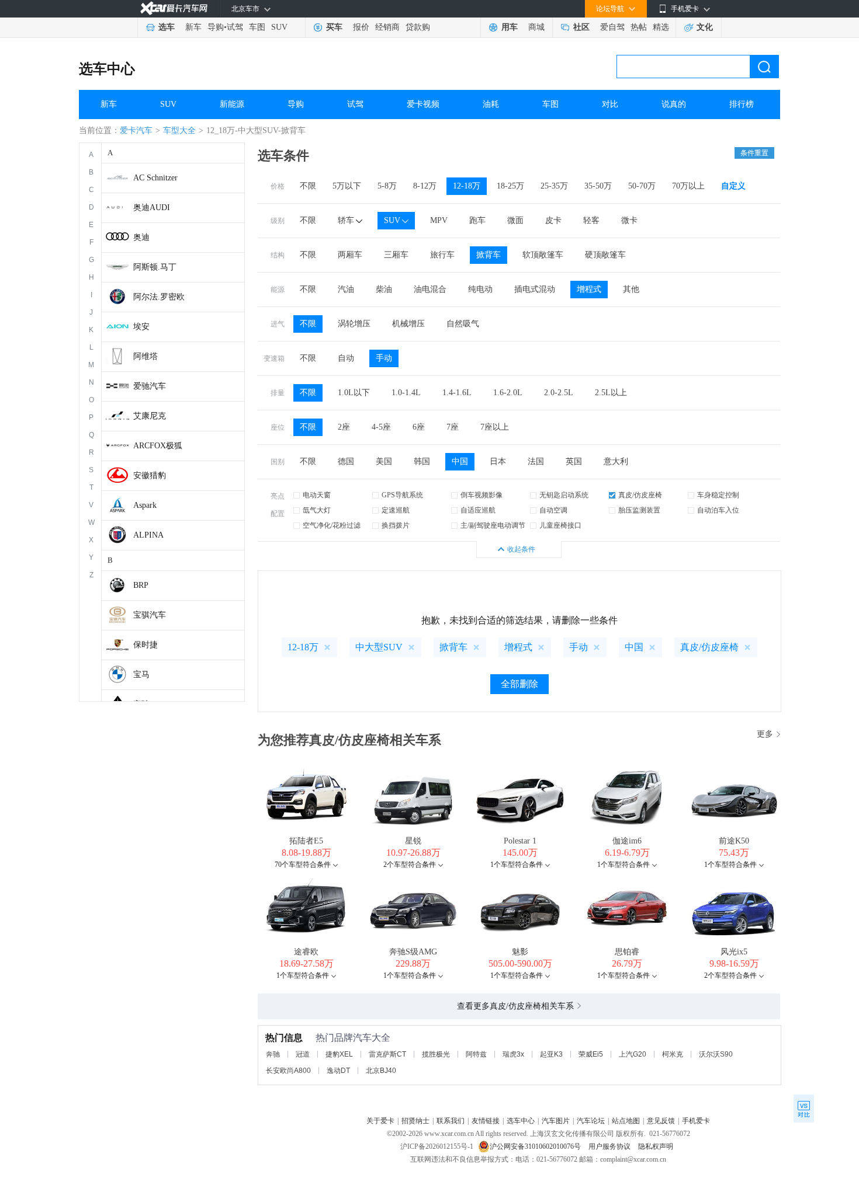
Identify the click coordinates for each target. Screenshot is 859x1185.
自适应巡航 (478, 510)
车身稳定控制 (718, 495)
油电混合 (430, 289)
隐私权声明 (655, 1146)
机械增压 (408, 323)
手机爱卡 (696, 1121)
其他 (631, 289)
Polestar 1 (520, 841)
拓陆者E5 (306, 841)
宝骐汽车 (149, 615)
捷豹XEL (339, 1054)
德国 (346, 461)
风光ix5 (734, 951)
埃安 (141, 326)
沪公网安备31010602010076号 (536, 1146)
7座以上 (494, 427)
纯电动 (480, 289)
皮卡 (553, 220)
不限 (308, 186)
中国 (460, 461)
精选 (661, 27)
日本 (498, 461)
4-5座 (381, 427)
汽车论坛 (591, 1121)
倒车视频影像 (481, 495)
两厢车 (350, 254)
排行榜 (741, 104)
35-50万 (598, 186)
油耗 (491, 104)
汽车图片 (556, 1121)
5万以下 (346, 186)
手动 (384, 358)
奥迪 (141, 237)
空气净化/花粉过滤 (332, 525)
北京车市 (245, 9)
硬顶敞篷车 (605, 254)
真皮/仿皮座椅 (640, 495)
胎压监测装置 (639, 510)
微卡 (629, 220)
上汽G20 (632, 1054)
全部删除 (519, 684)
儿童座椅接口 (560, 525)
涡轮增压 (354, 323)
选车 (166, 27)
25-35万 (554, 186)
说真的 (673, 104)
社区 (581, 27)
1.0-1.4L (406, 392)
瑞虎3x (513, 1054)
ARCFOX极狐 (157, 445)
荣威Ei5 (591, 1054)
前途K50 (734, 841)
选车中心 (107, 68)
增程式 (589, 289)
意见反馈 (661, 1121)
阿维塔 (145, 356)
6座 (419, 427)
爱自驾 (612, 27)
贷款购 (418, 27)
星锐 (413, 841)
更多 (765, 734)
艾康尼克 (149, 416)
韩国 (422, 461)
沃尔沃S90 (716, 1054)
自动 (346, 358)
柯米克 (672, 1054)
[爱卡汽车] (173, 8)
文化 (705, 27)
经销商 (387, 27)
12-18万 (466, 186)
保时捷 (145, 644)
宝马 (141, 674)
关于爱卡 (380, 1121)
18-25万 (510, 186)
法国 (536, 461)
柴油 (384, 289)
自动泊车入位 (718, 510)
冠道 (303, 1054)
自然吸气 (462, 323)
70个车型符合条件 (303, 864)
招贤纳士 (415, 1121)
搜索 (764, 66)
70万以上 (688, 186)
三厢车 (396, 254)
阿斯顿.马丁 (154, 267)
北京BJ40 (381, 1070)
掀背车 (488, 254)
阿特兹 (476, 1054)
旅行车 (442, 254)
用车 (509, 27)
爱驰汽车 (149, 386)
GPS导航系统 (402, 495)
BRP (140, 585)
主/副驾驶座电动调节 (492, 525)
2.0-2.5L (558, 392)
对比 (610, 104)
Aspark (145, 505)
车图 (257, 27)
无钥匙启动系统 (563, 495)
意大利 (616, 461)
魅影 (520, 951)
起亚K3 (551, 1054)
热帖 (639, 27)
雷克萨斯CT (387, 1054)
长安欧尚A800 (288, 1070)
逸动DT (338, 1070)
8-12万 (425, 186)
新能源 (232, 104)
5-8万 (387, 186)
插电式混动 (534, 289)
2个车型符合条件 (409, 864)
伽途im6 (627, 841)
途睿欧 (306, 951)
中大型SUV (379, 647)
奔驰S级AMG (413, 951)
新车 (193, 27)
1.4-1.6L (457, 392)
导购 (215, 27)
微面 (515, 220)
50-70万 (642, 186)
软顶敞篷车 (542, 254)
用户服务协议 (610, 1146)
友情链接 (486, 1121)
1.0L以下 (354, 392)
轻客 (591, 220)
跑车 (477, 220)
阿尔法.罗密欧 (159, 296)
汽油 (346, 289)
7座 (452, 427)
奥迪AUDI (151, 207)
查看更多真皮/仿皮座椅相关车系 (515, 1006)
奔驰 (273, 1054)
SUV (279, 27)
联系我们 (451, 1121)
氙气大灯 (317, 510)
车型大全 (179, 130)
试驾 (235, 27)
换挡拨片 (396, 525)
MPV (439, 220)
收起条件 (521, 549)
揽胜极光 (436, 1054)
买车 (334, 27)
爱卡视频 (423, 104)
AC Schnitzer (155, 177)
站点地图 (626, 1121)
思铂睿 (627, 951)
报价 (361, 27)
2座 (344, 427)
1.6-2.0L (507, 392)
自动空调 (553, 510)
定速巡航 (396, 510)
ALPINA (148, 535)
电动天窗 (317, 495)
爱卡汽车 (136, 130)
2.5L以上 (611, 392)
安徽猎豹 (149, 475)
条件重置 (754, 153)
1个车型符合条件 (516, 864)
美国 (384, 461)
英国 (574, 461)
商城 (536, 27)
